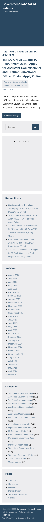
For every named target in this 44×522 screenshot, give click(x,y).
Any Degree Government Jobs (21, 407)
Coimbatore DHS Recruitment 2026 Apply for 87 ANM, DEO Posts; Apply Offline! (21, 242)
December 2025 (15, 303)
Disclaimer (13, 487)
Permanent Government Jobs (15, 82)
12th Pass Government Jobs (20, 397)
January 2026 (14, 299)
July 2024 (12, 361)
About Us (12, 481)
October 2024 (14, 351)
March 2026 (13, 292)
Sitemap (12, 498)
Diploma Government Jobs (19, 428)
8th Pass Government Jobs (20, 404)
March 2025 (13, 334)
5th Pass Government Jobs (20, 400)
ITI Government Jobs (17, 431)
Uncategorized (14, 462)
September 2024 (15, 354)
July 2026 (12, 279)
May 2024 (12, 368)
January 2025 (14, 340)
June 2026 (12, 282)
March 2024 (13, 375)
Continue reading (11, 115)
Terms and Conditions (17, 494)
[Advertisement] (22, 35)
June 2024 (12, 364)
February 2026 (14, 296)
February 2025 (14, 337)
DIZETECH (6, 515)
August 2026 (13, 275)
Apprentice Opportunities (19, 414)
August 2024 (13, 358)
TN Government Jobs (17, 459)
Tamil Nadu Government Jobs (15, 86)
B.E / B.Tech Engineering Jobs (21, 417)
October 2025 (14, 309)
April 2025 (12, 330)
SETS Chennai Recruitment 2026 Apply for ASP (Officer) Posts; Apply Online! (22, 218)
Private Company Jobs (18, 445)
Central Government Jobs (19, 424)
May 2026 (12, 285)
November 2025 (15, 306)
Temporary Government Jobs (20, 455)
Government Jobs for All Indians (28, 509)
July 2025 (12, 320)
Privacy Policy (14, 491)
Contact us (13, 484)
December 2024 (15, 344)
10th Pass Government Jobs (20, 393)
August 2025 (13, 316)
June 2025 (12, 323)
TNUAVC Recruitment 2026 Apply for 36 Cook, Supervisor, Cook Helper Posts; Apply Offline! (23, 253)
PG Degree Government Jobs (21, 438)
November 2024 (15, 347)
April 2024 (12, 371)
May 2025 (12, 327)
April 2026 (12, 289)
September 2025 (15, 313)
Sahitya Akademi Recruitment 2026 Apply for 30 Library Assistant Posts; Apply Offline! (23, 208)
